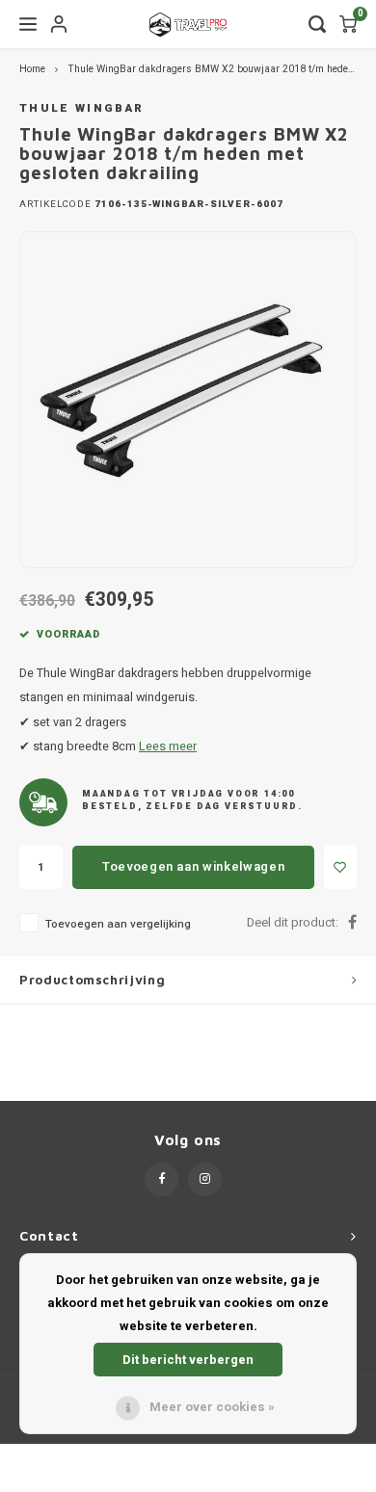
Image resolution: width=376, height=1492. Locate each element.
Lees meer (168, 746)
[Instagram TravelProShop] (205, 1179)
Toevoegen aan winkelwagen (193, 866)
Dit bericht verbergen (188, 1359)
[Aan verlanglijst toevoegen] (340, 867)
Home (32, 69)
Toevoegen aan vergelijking (118, 924)
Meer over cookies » (212, 1407)
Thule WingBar (81, 108)
